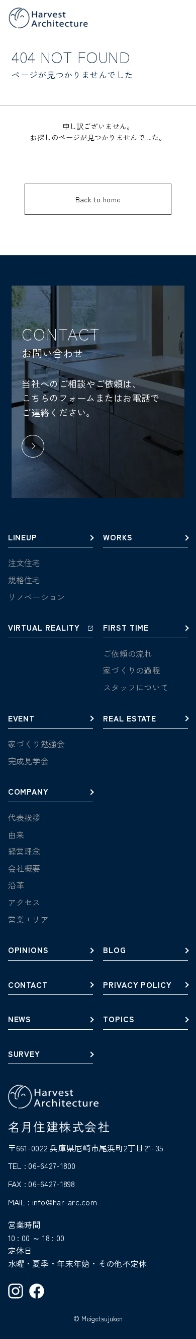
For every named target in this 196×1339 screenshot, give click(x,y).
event (21, 718)
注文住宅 (24, 562)
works (118, 537)
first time (126, 628)
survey (24, 1054)
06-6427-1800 (51, 1165)
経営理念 (24, 851)
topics (119, 1019)
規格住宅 (24, 580)
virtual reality (44, 628)
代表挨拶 (24, 817)
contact (28, 985)
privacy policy (137, 985)
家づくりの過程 (131, 670)
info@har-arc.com (64, 1202)
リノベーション (36, 597)
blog (114, 950)
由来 (16, 834)
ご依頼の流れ (127, 653)
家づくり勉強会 (36, 744)
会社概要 (24, 868)
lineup (23, 537)
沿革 (16, 885)
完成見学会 (28, 761)
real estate (129, 718)
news (20, 1019)
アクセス (24, 902)
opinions (28, 950)
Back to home (98, 199)
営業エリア (28, 919)
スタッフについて (135, 687)
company (28, 792)
